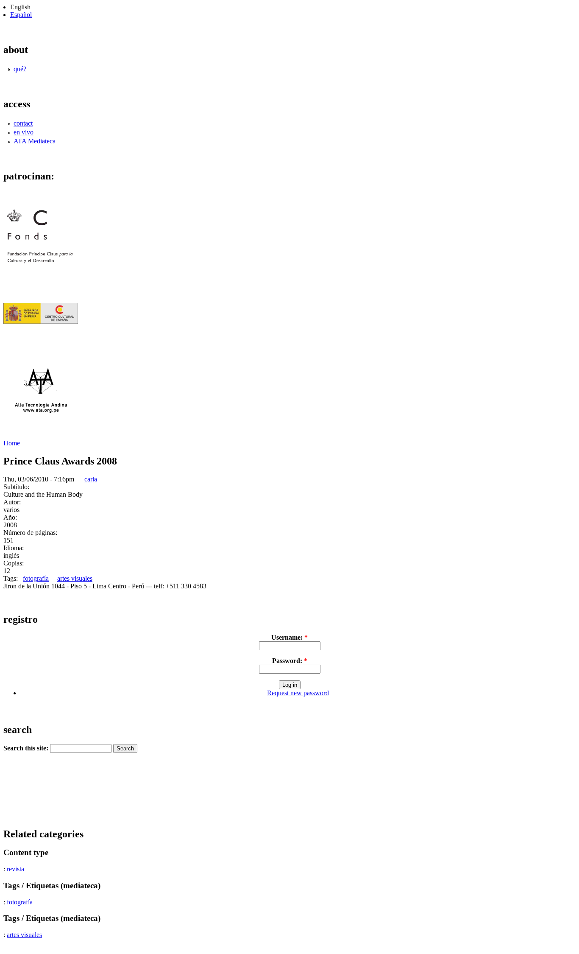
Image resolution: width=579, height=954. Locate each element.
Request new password (298, 693)
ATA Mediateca (35, 141)
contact (23, 123)
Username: (289, 637)
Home (11, 443)
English (20, 7)
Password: (289, 660)
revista (15, 869)
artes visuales (74, 578)
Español (21, 14)
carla (90, 479)
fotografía (36, 578)
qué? (20, 69)
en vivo (23, 132)
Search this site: (26, 748)
